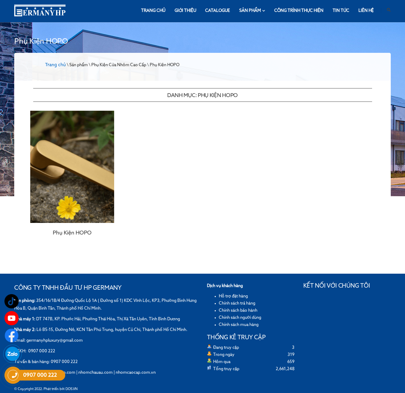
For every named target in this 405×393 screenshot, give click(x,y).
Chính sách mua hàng (239, 325)
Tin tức (341, 11)
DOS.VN (72, 389)
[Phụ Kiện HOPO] (72, 167)
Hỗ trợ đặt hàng (233, 296)
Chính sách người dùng (240, 318)
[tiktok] (11, 301)
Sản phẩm (250, 11)
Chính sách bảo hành (238, 310)
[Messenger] (11, 335)
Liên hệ (366, 11)
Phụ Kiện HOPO (72, 233)
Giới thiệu (185, 11)
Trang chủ (153, 11)
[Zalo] (12, 353)
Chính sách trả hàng (237, 303)
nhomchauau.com (95, 372)
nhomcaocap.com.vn (136, 372)
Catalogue (217, 11)
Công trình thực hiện (298, 11)
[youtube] (11, 318)
